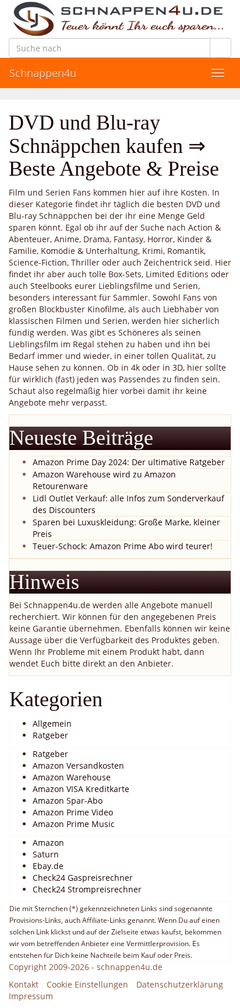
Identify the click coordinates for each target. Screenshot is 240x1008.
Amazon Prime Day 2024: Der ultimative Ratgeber (129, 462)
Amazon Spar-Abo (68, 800)
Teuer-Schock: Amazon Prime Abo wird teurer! (123, 546)
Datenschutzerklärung (179, 984)
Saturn (46, 854)
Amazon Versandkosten (78, 765)
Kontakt (23, 984)
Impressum (31, 996)
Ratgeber (50, 735)
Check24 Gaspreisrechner (83, 877)
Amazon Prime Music (74, 823)
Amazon (48, 842)
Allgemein (52, 723)
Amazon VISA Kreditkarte (81, 788)
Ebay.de (48, 865)
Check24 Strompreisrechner (87, 889)
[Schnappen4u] (120, 19)
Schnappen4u (42, 73)
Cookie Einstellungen (87, 984)
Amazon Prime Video (73, 812)
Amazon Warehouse (72, 777)
